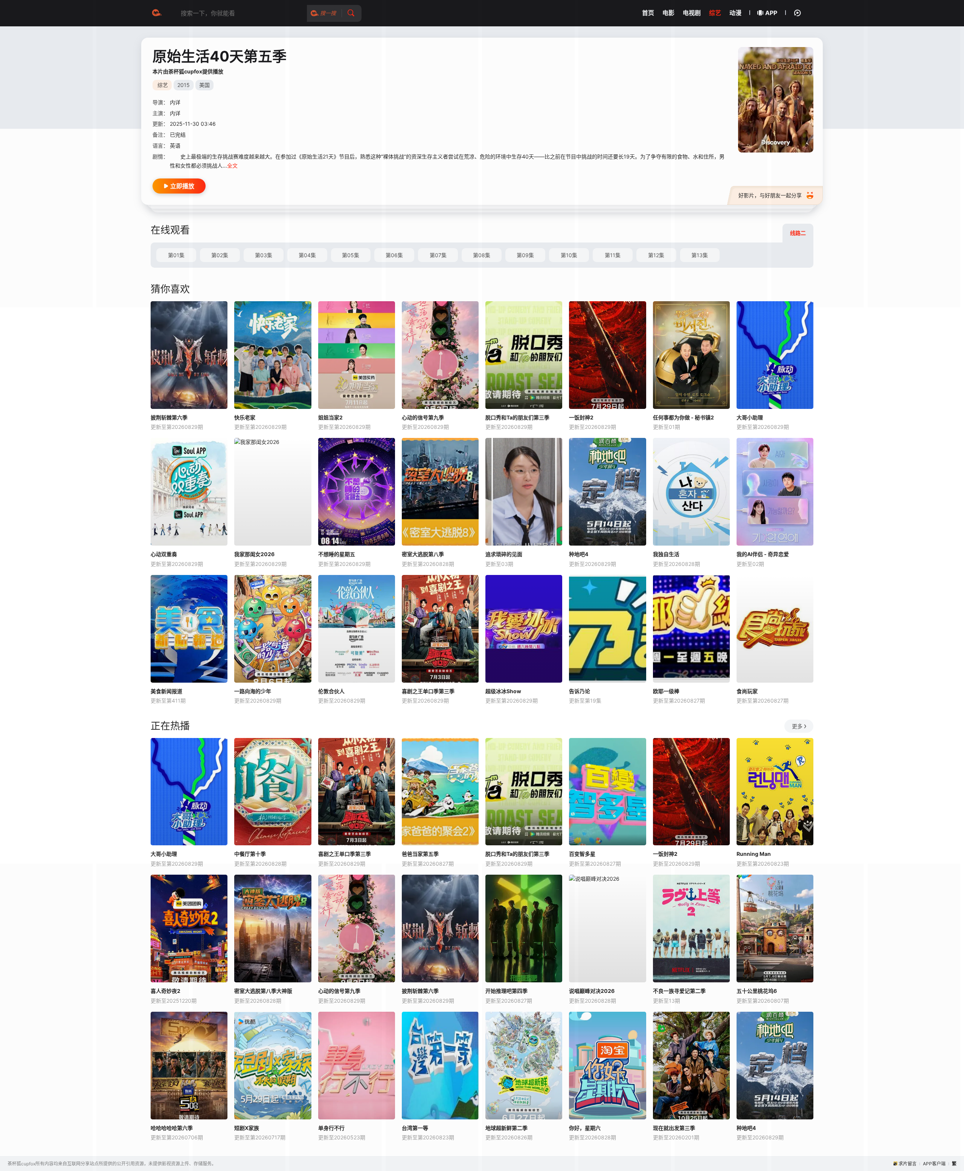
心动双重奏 (164, 554)
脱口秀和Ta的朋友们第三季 (517, 417)
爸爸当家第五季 (420, 854)
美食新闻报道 (166, 691)
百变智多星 (582, 854)
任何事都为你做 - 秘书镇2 (683, 417)
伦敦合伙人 (331, 691)
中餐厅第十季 (250, 854)
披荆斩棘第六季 (169, 417)
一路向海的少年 (252, 691)
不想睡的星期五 (336, 554)
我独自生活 (666, 554)
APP (771, 13)
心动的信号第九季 (423, 417)
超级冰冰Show (503, 691)
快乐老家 (244, 417)
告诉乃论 (579, 691)
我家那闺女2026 (254, 554)
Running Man (754, 854)
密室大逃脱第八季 (423, 554)
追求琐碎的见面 (503, 554)
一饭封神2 (581, 417)
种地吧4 (578, 554)
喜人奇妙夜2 (165, 991)
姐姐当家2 (330, 417)
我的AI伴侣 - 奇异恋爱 (763, 554)
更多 (797, 726)
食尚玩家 (747, 691)
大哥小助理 (750, 417)
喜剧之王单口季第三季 (428, 691)
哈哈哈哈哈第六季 (172, 1128)
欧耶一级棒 (666, 691)
